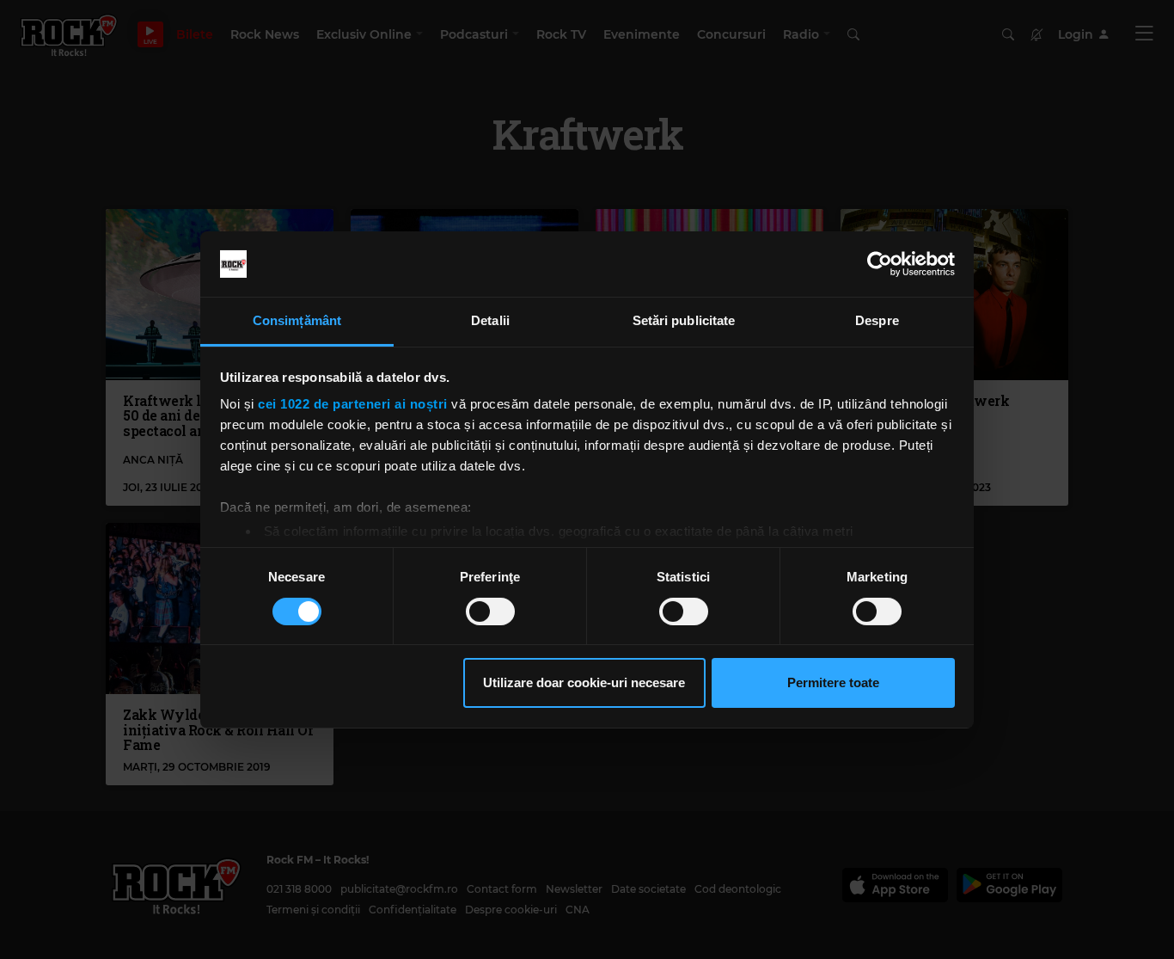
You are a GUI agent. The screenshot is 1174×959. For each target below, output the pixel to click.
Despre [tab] (877, 320)
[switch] (490, 611)
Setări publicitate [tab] (684, 320)
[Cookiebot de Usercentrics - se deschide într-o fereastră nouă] (879, 264)
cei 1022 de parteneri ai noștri (353, 404)
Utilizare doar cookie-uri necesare (584, 682)
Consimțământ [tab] (297, 320)
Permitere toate (833, 682)
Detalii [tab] (490, 320)
